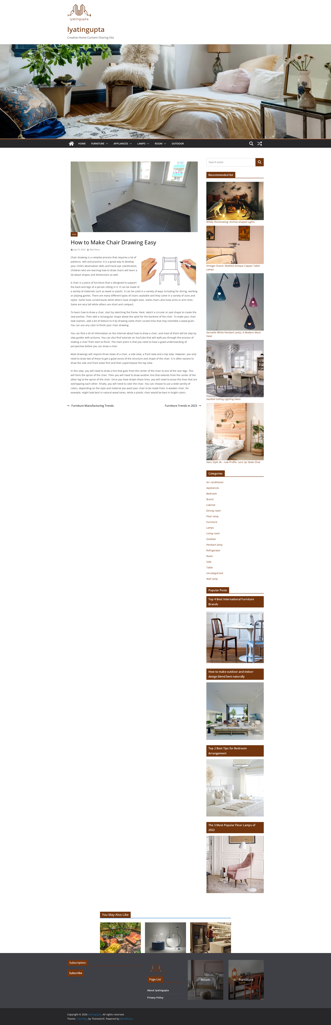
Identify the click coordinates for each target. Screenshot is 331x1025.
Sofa (74, 234)
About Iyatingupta (158, 990)
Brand (209, 499)
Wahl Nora (95, 249)
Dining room (213, 510)
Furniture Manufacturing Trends (92, 406)
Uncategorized (214, 573)
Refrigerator (213, 550)
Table (209, 567)
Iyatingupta (86, 29)
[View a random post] (259, 143)
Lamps (141, 143)
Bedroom (211, 493)
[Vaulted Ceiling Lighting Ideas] (235, 368)
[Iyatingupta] (71, 143)
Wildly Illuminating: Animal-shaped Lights (230, 221)
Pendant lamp (214, 544)
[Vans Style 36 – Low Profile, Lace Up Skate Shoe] (235, 431)
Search (259, 162)
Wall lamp (212, 578)
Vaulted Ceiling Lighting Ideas (223, 399)
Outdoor (178, 143)
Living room (213, 533)
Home (82, 143)
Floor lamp (212, 516)
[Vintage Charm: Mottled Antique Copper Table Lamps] (235, 245)
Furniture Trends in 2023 (181, 406)
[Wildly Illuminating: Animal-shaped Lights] (235, 201)
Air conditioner (215, 482)
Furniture (97, 143)
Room (158, 143)
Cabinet (210, 505)
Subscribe (75, 973)
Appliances (121, 143)
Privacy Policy (155, 997)
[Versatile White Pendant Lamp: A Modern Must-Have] (235, 302)
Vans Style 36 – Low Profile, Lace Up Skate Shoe (233, 462)
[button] (106, 143)
